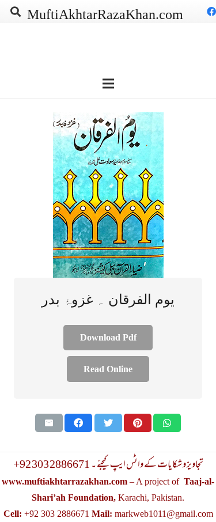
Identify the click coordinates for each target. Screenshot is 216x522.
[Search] (15, 11)
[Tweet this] (108, 423)
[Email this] (49, 423)
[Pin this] (137, 423)
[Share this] (78, 423)
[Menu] (108, 83)
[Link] (108, 195)
